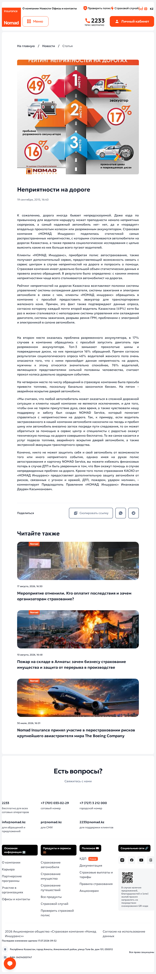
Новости (45, 8)
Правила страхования (96, 884)
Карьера (8, 869)
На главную (26, 46)
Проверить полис (99, 8)
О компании (30, 8)
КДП (88, 858)
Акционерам (89, 891)
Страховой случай (126, 8)
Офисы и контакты (64, 8)
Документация (91, 865)
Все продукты (51, 897)
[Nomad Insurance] (11, 16)
